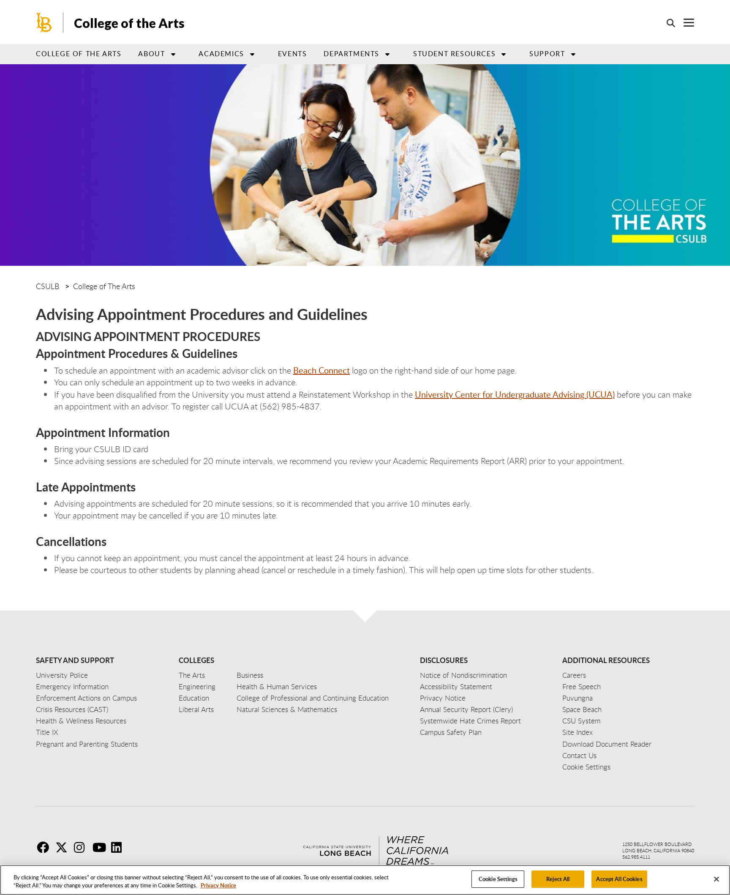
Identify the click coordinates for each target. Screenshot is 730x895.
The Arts (192, 675)
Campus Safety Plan (451, 732)
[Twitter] (63, 847)
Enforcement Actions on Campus (86, 698)
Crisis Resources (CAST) (72, 709)
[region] (365, 880)
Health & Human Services (277, 686)
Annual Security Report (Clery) (466, 709)
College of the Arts (129, 22)
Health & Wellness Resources (81, 721)
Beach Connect (321, 370)
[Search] (666, 23)
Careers (574, 675)
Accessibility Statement (456, 686)
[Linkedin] (119, 847)
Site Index (577, 732)
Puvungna (577, 698)
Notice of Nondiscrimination (463, 675)
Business (250, 675)
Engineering (197, 686)
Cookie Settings (498, 879)
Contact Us (579, 755)
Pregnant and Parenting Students (87, 744)
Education (194, 698)
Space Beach (582, 709)
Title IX (47, 732)
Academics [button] (221, 53)
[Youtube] (101, 847)
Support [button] (547, 53)
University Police (62, 675)
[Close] (716, 879)
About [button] (151, 53)
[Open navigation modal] (684, 22)
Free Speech (581, 686)
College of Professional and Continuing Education (313, 698)
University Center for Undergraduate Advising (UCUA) (515, 394)
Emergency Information (72, 686)
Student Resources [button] (454, 53)
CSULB (47, 286)
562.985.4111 (636, 857)
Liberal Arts (196, 709)
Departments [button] (351, 53)
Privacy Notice (218, 886)
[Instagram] (82, 847)
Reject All (557, 879)
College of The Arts (104, 286)
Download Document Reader (606, 744)
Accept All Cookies (619, 879)
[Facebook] (45, 847)
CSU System (581, 721)
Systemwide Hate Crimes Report (470, 721)
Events (292, 53)
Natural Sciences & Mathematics (287, 709)
